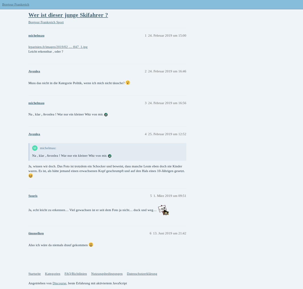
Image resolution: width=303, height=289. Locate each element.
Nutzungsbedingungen (107, 273)
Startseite (34, 273)
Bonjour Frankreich (15, 4)
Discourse (59, 283)
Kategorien (52, 273)
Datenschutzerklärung (142, 273)
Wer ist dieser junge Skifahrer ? (68, 15)
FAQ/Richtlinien (76, 273)
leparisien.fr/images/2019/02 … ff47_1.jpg (58, 47)
